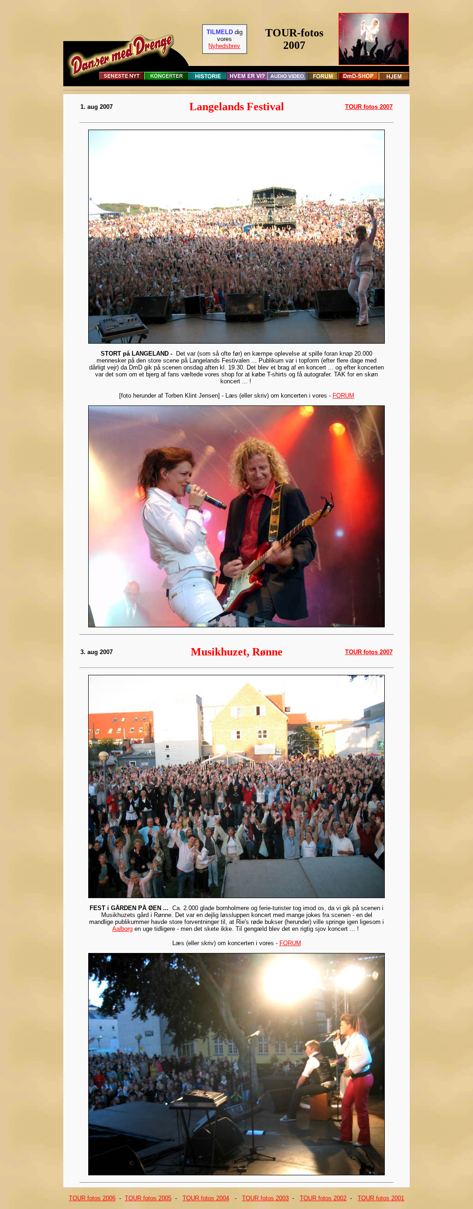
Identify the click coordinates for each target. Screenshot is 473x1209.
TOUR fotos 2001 (381, 1198)
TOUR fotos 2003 (265, 1198)
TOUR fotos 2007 (369, 106)
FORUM (343, 395)
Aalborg (122, 928)
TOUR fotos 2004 (205, 1198)
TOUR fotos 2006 (92, 1198)
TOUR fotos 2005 (148, 1198)
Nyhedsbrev (224, 45)
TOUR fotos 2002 (323, 1198)
